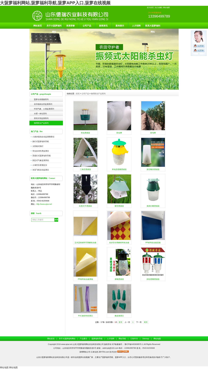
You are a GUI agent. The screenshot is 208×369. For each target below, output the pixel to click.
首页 (78, 94)
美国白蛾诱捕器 (153, 206)
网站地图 (166, 7)
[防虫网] (119, 130)
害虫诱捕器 (85, 133)
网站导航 (122, 339)
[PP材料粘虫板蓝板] (153, 240)
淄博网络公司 (84, 352)
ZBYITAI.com (104, 352)
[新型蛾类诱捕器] (153, 166)
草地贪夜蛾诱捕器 (119, 169)
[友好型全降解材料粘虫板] (119, 240)
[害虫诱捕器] (85, 130)
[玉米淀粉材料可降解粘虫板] (85, 240)
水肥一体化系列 (40, 114)
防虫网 (119, 133)
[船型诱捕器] (119, 203)
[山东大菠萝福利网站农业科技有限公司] (104, 89)
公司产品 (87, 25)
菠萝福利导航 (97, 339)
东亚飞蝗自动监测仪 (40, 170)
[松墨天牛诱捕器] (85, 203)
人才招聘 (136, 25)
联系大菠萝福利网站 (152, 26)
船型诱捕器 (119, 206)
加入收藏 (158, 7)
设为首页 (150, 7)
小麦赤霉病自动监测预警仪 (43, 137)
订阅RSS (134, 339)
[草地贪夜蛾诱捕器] (119, 166)
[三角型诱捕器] (85, 166)
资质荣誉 (70, 25)
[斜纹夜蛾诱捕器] (153, 276)
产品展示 (83, 339)
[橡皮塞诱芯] (119, 313)
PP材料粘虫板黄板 (85, 279)
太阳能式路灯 (37, 146)
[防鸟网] (153, 130)
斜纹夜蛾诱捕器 (153, 279)
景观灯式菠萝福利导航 (41, 156)
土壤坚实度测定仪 (39, 165)
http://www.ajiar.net (44, 204)
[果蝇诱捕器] (119, 276)
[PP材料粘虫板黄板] (85, 276)
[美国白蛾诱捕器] (153, 203)
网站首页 (37, 25)
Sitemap (145, 339)
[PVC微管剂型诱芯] (85, 313)
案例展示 (120, 25)
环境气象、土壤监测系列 (44, 109)
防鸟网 (153, 133)
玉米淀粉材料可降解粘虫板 (85, 243)
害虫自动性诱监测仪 (40, 151)
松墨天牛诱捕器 (85, 206)
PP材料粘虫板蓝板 (153, 243)
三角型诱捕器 (85, 169)
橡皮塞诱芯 (119, 316)
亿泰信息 (94, 352)
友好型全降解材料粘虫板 (119, 243)
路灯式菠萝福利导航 (40, 141)
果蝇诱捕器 (119, 279)
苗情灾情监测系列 (41, 118)
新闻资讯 (103, 25)
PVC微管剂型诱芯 (85, 316)
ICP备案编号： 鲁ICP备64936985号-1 (128, 344)
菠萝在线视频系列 (41, 99)
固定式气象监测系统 (40, 160)
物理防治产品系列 (41, 123)
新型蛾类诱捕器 (153, 169)
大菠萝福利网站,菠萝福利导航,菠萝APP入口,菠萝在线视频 (55, 2)
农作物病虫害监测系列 (43, 104)
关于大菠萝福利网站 (54, 26)
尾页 (146, 322)
